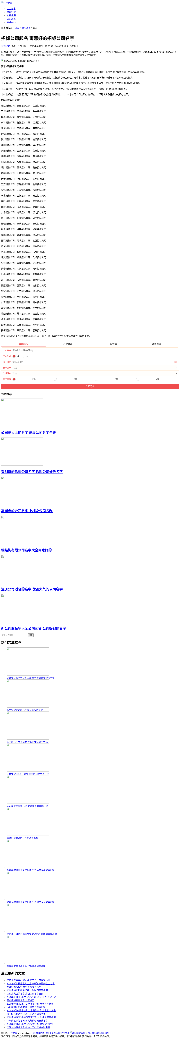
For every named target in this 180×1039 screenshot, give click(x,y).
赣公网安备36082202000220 (96, 1033)
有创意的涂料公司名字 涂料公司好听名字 (32, 472)
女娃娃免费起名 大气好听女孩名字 (24, 987)
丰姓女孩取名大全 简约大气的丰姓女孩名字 (28, 1027)
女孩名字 (11, 15)
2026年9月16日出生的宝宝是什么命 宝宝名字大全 (31, 1010)
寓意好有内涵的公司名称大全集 (22, 838)
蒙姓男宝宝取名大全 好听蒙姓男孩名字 (26, 966)
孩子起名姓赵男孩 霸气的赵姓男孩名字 (26, 1014)
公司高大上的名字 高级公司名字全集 (28, 432)
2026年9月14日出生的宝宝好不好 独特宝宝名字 (30, 1024)
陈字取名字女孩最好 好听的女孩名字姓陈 (27, 742)
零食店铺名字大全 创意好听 (20, 1000)
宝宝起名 (11, 8)
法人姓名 (7, 350)
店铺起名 (11, 22)
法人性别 (7, 356)
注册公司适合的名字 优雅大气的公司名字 (32, 589)
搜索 (30, 635)
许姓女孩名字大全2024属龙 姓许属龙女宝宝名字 (31, 678)
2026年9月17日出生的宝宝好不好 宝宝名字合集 (30, 1004)
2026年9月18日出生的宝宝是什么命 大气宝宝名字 (31, 997)
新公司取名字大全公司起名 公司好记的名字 (33, 628)
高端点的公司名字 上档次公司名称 (27, 511)
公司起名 (11, 19)
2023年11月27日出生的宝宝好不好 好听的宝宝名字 (32, 934)
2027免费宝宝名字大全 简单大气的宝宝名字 (28, 980)
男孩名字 (11, 12)
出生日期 (7, 362)
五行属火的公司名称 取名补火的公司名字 (27, 806)
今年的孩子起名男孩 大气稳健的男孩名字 (27, 1020)
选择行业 (7, 373)
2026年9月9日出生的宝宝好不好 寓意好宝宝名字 (31, 983)
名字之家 (13, 1033)
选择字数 (7, 379)
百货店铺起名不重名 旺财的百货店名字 (26, 1007)
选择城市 (7, 368)
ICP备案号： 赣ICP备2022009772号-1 (51, 1033)
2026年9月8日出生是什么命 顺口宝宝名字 (27, 990)
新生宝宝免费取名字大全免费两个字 (25, 710)
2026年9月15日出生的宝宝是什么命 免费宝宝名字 (31, 1017)
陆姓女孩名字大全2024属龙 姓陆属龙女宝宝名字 (31, 902)
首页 (17, 28)
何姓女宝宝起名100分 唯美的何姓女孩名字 (28, 774)
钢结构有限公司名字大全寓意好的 (26, 550)
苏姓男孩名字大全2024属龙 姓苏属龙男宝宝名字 (31, 870)
